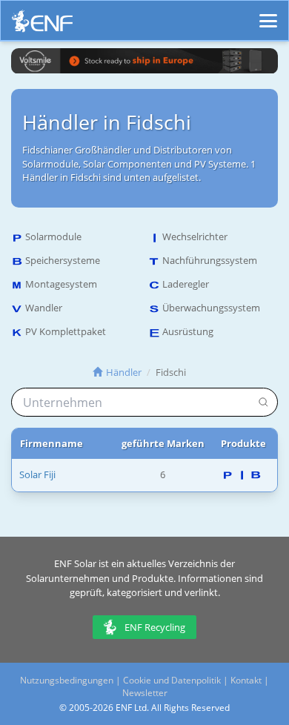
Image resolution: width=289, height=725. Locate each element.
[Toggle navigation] (268, 14)
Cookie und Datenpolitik (172, 680)
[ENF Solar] (42, 25)
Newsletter (144, 692)
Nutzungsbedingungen (66, 680)
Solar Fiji (37, 474)
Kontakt (246, 680)
